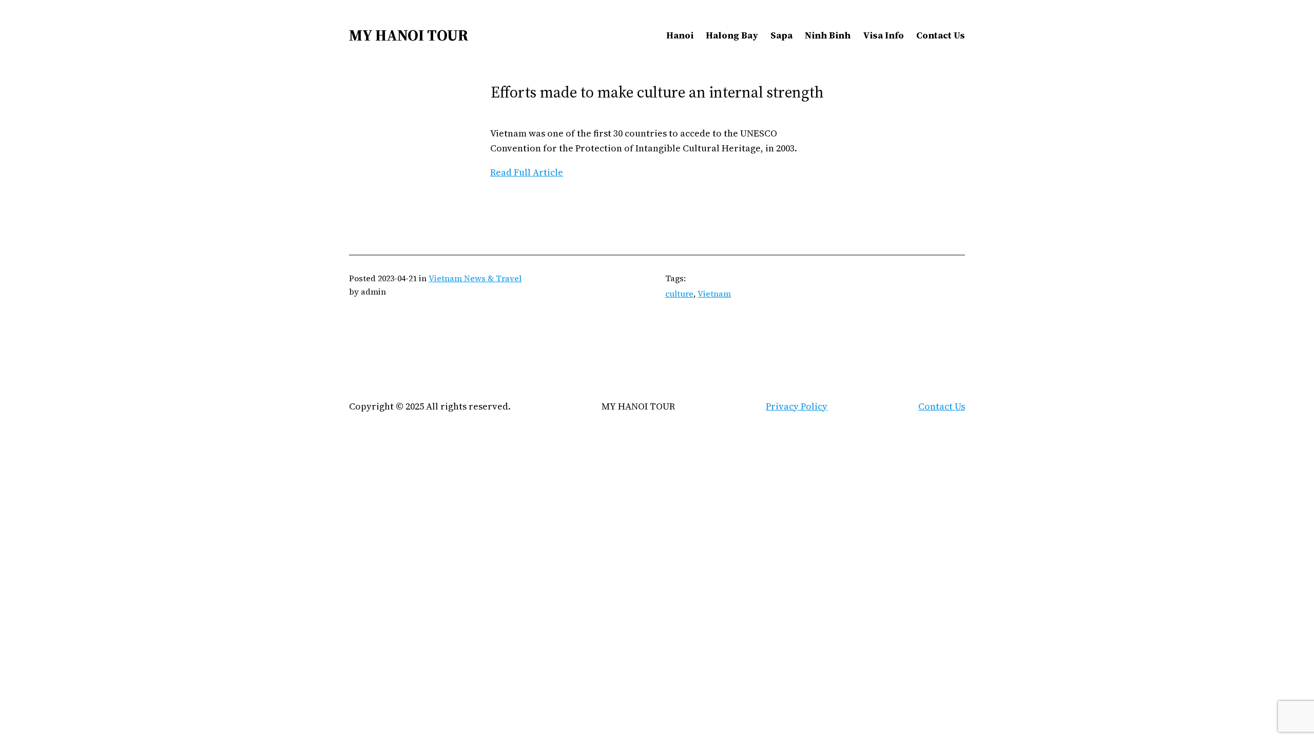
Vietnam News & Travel (475, 278)
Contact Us (941, 406)
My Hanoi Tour (409, 35)
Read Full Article (526, 172)
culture (679, 293)
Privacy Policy (796, 406)
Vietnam (714, 293)
